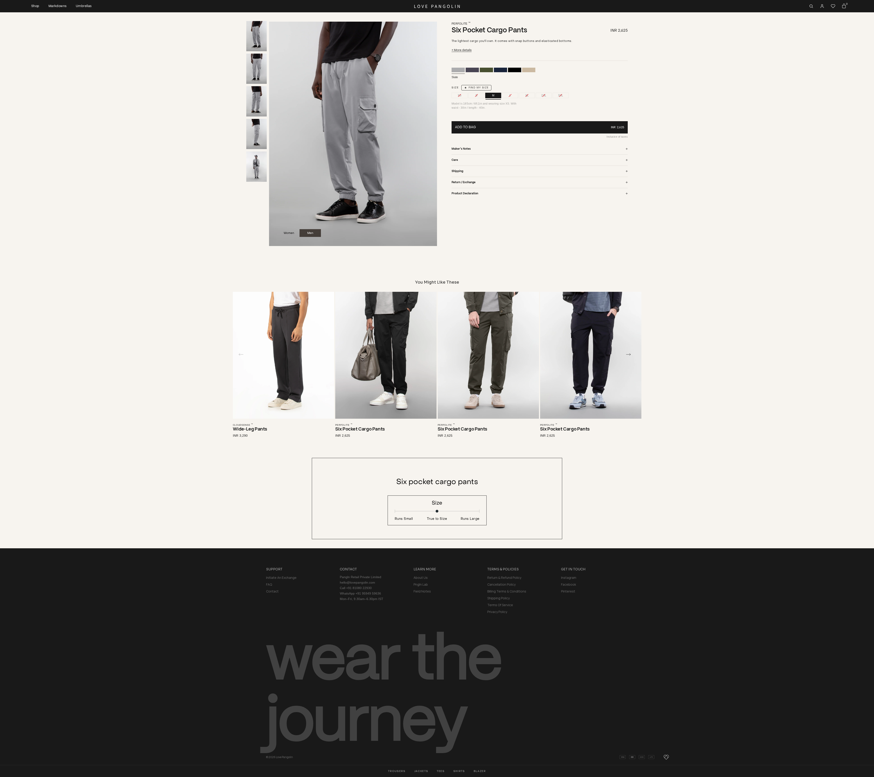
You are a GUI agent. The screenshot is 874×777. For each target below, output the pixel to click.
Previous (277, 134)
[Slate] (458, 70)
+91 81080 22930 (359, 588)
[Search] (811, 6)
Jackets (421, 771)
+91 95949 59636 (368, 593)
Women (289, 233)
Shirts (459, 771)
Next (428, 134)
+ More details (462, 50)
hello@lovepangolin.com (357, 582)
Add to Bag (465, 127)
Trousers (396, 771)
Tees (441, 771)
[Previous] (243, 354)
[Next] (631, 354)
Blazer (480, 771)
